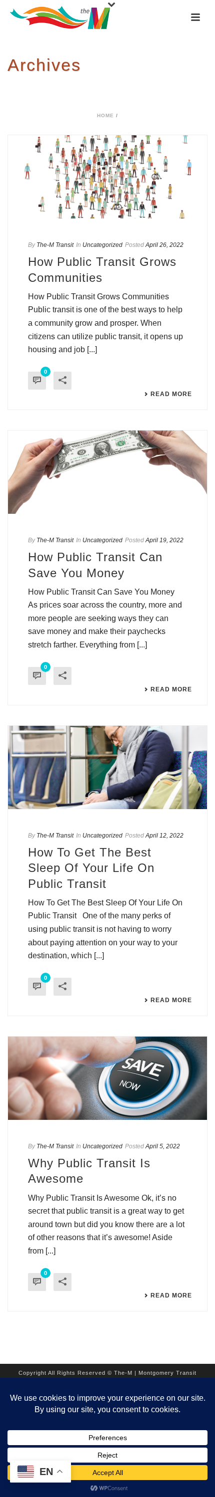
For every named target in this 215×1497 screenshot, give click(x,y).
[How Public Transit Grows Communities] (107, 176)
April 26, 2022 (165, 244)
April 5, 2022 (163, 1146)
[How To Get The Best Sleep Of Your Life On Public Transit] (107, 767)
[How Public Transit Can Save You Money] (107, 472)
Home (105, 115)
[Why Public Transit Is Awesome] (107, 1078)
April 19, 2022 (165, 540)
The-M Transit (55, 244)
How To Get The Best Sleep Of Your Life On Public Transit (91, 868)
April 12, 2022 (165, 835)
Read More (171, 394)
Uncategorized (102, 244)
